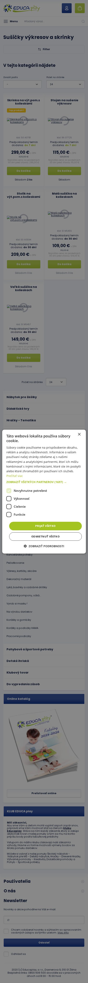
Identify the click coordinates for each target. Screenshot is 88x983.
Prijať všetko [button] (45, 526)
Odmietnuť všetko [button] (45, 536)
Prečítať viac (14, 476)
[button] (44, 482)
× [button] (79, 434)
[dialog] (44, 491)
